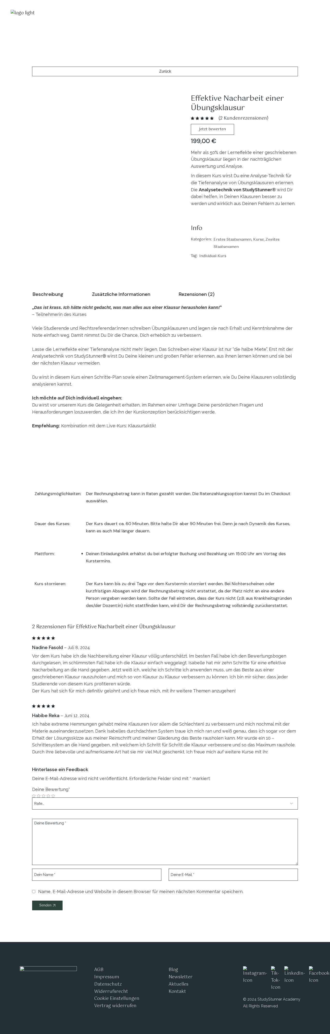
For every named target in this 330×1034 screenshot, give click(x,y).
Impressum (106, 977)
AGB (98, 969)
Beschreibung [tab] (48, 294)
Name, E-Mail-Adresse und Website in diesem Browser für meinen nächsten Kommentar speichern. (140, 891)
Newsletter (181, 977)
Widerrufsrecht (111, 991)
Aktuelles (178, 984)
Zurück (165, 71)
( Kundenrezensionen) (243, 118)
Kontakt (177, 991)
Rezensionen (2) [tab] (197, 294)
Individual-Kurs (212, 256)
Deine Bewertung (51, 789)
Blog (173, 969)
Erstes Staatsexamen (232, 240)
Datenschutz (108, 984)
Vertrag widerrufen (115, 1006)
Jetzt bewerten (212, 129)
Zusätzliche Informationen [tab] (121, 294)
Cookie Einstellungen (116, 998)
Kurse (258, 240)
